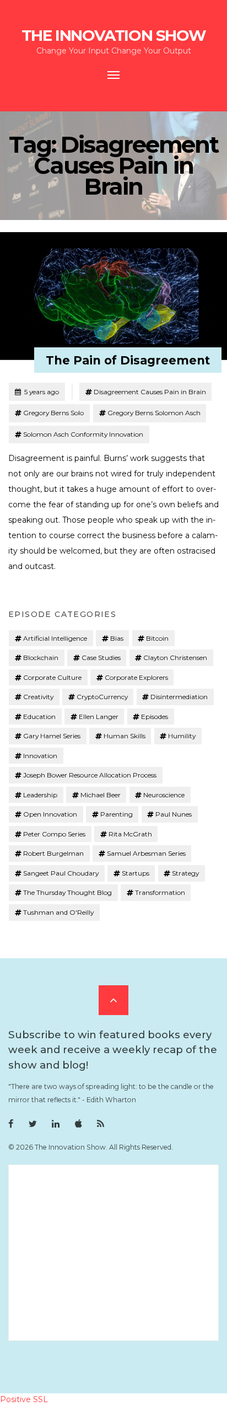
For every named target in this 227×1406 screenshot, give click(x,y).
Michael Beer (100, 795)
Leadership (40, 795)
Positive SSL (24, 1399)
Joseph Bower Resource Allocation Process (89, 775)
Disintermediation (179, 697)
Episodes (154, 716)
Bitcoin (157, 638)
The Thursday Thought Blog (67, 892)
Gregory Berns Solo (53, 413)
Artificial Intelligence (55, 638)
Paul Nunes (173, 814)
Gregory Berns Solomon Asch (154, 413)
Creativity (38, 697)
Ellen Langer (98, 716)
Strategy (185, 873)
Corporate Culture (52, 677)
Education (39, 716)
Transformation (160, 892)
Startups (135, 873)
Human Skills (124, 736)
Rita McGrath (130, 834)
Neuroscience (164, 795)
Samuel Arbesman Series (146, 853)
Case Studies (101, 657)
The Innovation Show (113, 35)
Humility (182, 736)
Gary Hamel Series (51, 736)
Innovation (40, 756)
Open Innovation (50, 814)
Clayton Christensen (175, 657)
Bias (116, 638)
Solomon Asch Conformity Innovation (83, 434)
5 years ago (36, 391)
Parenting (116, 814)
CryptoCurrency (102, 697)
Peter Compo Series (54, 834)
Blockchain (40, 657)
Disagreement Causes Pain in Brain (150, 392)
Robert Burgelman (53, 853)
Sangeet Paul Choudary (61, 873)
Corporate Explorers (136, 677)
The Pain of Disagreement (128, 360)
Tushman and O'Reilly (58, 912)
